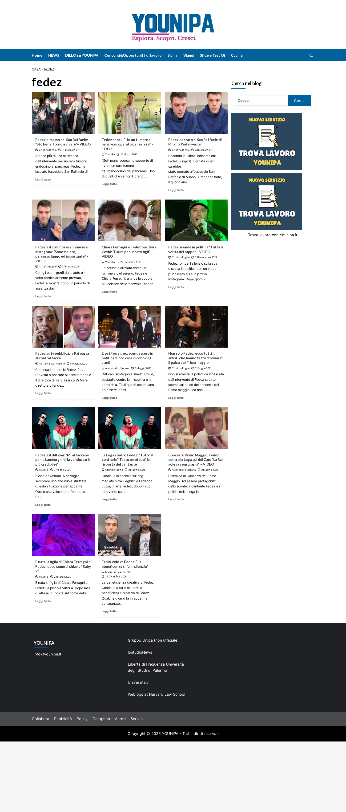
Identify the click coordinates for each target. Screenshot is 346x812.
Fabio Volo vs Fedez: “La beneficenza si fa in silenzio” (125, 564)
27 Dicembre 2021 (131, 261)
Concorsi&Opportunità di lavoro (133, 55)
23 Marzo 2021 (62, 576)
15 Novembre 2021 (206, 257)
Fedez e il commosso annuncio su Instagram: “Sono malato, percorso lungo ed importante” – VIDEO (62, 254)
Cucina (237, 55)
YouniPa (110, 154)
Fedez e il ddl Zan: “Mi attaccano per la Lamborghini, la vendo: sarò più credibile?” (62, 459)
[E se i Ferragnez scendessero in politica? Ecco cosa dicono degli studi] (129, 327)
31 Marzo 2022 (70, 149)
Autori (120, 718)
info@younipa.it (47, 654)
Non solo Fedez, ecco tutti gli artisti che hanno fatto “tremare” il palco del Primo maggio (195, 358)
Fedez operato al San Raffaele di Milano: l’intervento (195, 141)
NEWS (53, 55)
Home (37, 55)
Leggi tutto (43, 179)
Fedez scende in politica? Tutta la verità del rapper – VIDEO (196, 249)
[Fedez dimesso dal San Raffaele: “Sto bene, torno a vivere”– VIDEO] (63, 113)
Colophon (101, 718)
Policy (82, 718)
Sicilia (172, 55)
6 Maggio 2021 (78, 363)
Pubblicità (63, 718)
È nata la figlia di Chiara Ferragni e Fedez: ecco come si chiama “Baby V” (63, 566)
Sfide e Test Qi (212, 55)
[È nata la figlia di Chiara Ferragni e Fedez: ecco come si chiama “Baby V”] (63, 535)
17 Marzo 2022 (70, 266)
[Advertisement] (173, 777)
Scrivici (137, 718)
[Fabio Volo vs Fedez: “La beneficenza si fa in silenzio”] (129, 535)
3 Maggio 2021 (143, 368)
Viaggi (188, 55)
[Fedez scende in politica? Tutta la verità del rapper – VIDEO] (196, 220)
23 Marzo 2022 (203, 149)
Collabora (40, 718)
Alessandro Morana (117, 368)
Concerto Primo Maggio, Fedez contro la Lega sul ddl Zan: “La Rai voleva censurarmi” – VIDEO (195, 459)
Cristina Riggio (47, 149)
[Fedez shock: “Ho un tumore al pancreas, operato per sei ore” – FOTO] (129, 113)
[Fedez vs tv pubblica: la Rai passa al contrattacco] (63, 327)
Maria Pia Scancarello (52, 363)
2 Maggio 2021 (136, 469)
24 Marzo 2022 (128, 154)
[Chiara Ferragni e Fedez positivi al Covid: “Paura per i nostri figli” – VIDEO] (129, 220)
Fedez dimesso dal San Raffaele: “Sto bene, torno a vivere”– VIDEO (63, 141)
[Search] (311, 55)
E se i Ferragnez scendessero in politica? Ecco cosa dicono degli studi (127, 358)
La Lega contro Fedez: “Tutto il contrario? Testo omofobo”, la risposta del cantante (127, 459)
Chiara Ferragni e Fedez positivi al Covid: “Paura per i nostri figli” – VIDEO (129, 251)
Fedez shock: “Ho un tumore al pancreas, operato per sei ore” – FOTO (127, 144)
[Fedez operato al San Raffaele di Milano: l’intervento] (196, 113)
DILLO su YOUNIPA (81, 55)
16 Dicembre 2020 (116, 576)
